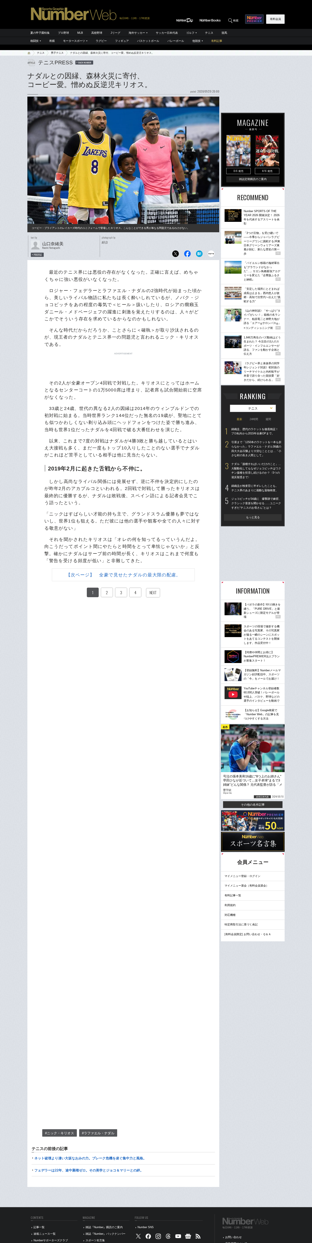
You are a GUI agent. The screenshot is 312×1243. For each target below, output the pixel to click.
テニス (209, 32)
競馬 (224, 32)
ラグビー (101, 40)
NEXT (153, 592)
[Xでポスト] (175, 255)
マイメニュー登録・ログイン (242, 876)
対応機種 (230, 914)
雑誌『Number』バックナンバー (105, 1233)
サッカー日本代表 (167, 32)
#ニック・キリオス (59, 1133)
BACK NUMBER (84, 62)
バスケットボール (148, 40)
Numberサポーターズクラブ (51, 1240)
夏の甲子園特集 (40, 32)
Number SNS (146, 1227)
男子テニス (57, 52)
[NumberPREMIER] (254, 19)
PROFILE (38, 254)
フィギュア (122, 40)
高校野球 (96, 32)
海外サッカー (137, 32)
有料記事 (216, 40)
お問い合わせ (233, 1237)
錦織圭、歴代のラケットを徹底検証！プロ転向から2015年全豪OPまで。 (254, 431)
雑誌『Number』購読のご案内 (104, 1227)
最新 (239, 419)
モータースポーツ (74, 40)
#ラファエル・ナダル (98, 1133)
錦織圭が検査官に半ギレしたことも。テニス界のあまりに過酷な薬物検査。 (254, 488)
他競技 (196, 40)
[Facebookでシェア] (187, 255)
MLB (80, 32)
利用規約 (230, 905)
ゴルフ (190, 32)
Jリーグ (115, 32)
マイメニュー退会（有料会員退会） (247, 885)
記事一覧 (39, 1227)
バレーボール (175, 40)
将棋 (52, 40)
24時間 (254, 419)
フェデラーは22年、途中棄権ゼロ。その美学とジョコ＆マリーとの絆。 (88, 1170)
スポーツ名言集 (95, 1240)
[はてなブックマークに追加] (199, 255)
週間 (268, 419)
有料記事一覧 (233, 895)
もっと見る (253, 517)
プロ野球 (63, 32)
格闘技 (34, 40)
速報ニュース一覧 (45, 1233)
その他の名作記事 (253, 804)
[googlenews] (188, 1237)
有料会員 (275, 19)
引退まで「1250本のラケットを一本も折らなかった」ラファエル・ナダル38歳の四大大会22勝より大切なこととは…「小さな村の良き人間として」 (256, 449)
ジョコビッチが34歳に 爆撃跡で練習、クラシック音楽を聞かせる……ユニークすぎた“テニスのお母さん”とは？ (256, 503)
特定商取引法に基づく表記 (241, 924)
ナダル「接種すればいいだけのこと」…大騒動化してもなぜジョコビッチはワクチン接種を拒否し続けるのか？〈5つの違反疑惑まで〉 (256, 470)
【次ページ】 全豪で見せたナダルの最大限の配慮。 (123, 574)
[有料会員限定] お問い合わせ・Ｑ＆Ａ (248, 934)
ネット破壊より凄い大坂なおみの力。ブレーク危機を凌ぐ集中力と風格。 (90, 1158)
